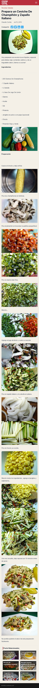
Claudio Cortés (7, 22)
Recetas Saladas (7, 8)
